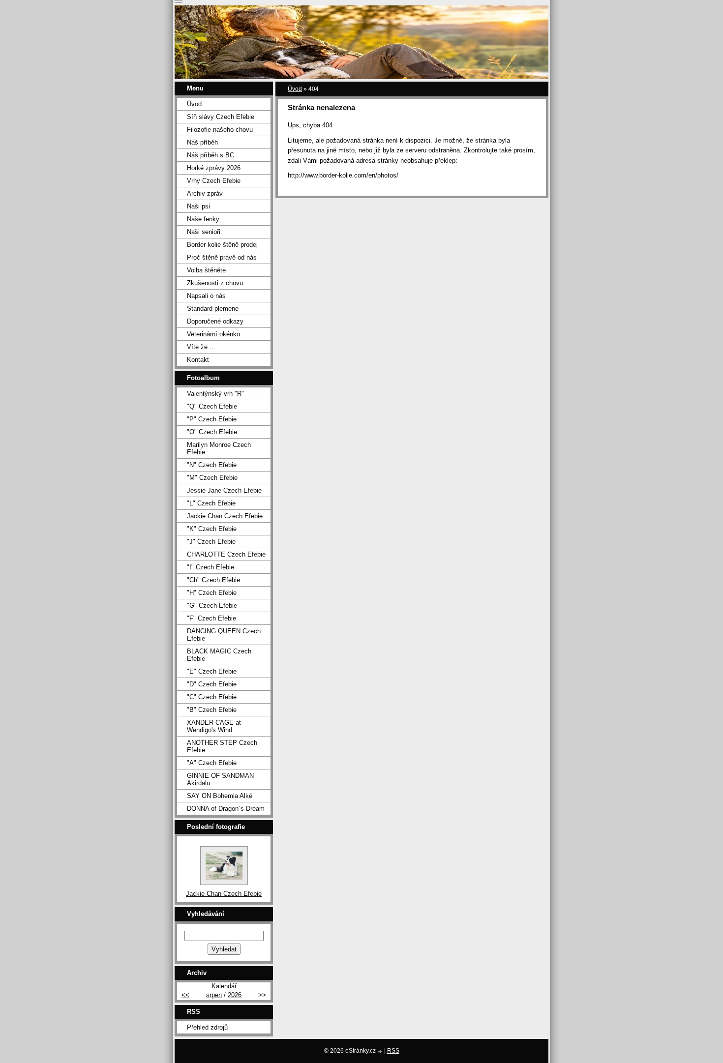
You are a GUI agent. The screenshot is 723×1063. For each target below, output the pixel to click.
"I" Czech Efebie (210, 567)
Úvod (295, 89)
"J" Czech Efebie (211, 541)
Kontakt (198, 359)
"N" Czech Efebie (212, 465)
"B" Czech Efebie (212, 709)
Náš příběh (202, 142)
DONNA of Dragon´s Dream (226, 808)
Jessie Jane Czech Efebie (224, 490)
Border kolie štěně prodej (222, 244)
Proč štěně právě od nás (222, 257)
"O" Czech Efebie (212, 432)
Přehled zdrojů (207, 1027)
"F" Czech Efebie (211, 618)
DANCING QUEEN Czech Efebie (224, 634)
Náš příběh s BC (210, 155)
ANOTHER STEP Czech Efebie (222, 746)
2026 (234, 995)
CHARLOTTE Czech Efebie (226, 554)
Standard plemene (213, 308)
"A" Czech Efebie (212, 763)
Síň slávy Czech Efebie (220, 116)
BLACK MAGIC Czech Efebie (219, 655)
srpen (214, 995)
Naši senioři (203, 232)
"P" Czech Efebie (212, 419)
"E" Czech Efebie (212, 671)
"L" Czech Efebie (211, 503)
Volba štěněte (206, 270)
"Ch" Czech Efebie (213, 580)
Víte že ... (201, 347)
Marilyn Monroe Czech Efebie (219, 448)
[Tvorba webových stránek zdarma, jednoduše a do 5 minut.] (380, 1051)
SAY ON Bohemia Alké (219, 795)
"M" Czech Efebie (212, 477)
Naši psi (198, 206)
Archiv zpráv (205, 193)
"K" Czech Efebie (212, 528)
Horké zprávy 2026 (214, 168)
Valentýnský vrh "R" (215, 393)
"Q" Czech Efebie (212, 406)
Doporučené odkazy (215, 321)
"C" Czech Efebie (212, 697)
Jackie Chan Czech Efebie (225, 516)
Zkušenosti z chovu (215, 283)
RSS (393, 1051)
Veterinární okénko (213, 334)
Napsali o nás (206, 295)
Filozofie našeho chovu (220, 129)
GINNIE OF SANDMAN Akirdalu (220, 779)
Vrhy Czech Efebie (214, 180)
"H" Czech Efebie (212, 592)
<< (185, 995)
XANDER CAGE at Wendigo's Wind (214, 726)
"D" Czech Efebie (212, 684)
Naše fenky (203, 219)
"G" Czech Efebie (212, 605)
